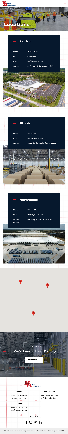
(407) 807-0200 (21, 396)
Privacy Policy (41, 431)
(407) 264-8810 (20, 398)
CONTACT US (33, 360)
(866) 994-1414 (21, 408)
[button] (33, 313)
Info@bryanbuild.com (19, 410)
